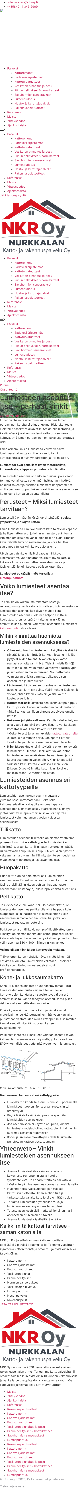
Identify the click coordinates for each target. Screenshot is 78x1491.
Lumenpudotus (25, 99)
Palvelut (12, 68)
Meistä (11, 116)
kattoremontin (9, 628)
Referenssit (14, 112)
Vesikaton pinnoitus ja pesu (33, 86)
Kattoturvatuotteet (27, 81)
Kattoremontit (24, 73)
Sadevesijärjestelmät (29, 77)
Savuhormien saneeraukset (33, 94)
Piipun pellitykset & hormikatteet (37, 90)
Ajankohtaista (16, 125)
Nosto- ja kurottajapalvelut (33, 103)
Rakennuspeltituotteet (30, 108)
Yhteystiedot (16, 121)
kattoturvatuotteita (65, 733)
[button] (39, 129)
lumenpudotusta (11, 578)
